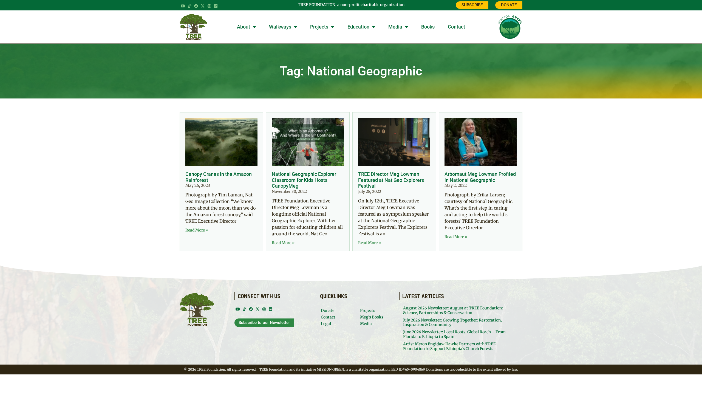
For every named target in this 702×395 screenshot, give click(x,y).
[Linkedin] (216, 6)
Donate (327, 310)
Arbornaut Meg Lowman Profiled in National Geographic (480, 177)
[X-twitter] (202, 6)
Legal (326, 323)
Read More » (196, 230)
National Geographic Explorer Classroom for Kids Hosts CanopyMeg (304, 180)
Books (428, 27)
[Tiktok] (189, 6)
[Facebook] (196, 6)
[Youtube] (183, 6)
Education (358, 27)
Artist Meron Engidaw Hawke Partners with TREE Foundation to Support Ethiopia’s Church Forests (449, 346)
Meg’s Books (371, 317)
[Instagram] (209, 6)
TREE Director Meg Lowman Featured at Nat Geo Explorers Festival (391, 180)
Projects (319, 27)
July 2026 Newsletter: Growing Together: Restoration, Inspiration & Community (452, 322)
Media (395, 27)
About (243, 27)
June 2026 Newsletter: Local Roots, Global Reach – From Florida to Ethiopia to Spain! (454, 334)
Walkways (280, 27)
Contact (456, 27)
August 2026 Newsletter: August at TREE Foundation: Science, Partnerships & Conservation (453, 310)
